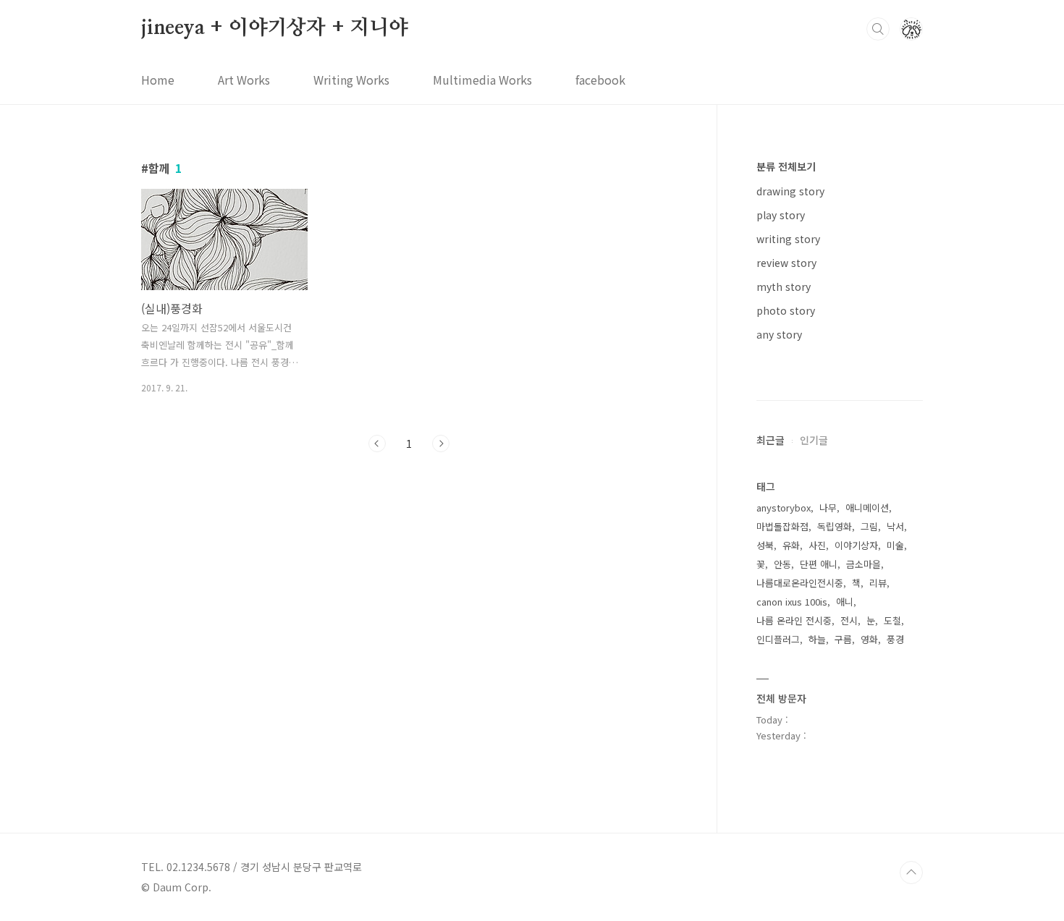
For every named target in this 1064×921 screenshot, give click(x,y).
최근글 (770, 440)
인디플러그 (778, 639)
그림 (869, 526)
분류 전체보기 (786, 166)
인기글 (814, 440)
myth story (783, 286)
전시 (849, 620)
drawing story (790, 191)
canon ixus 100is (791, 601)
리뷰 (878, 583)
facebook (600, 79)
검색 (878, 29)
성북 (765, 545)
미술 (895, 545)
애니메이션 (867, 507)
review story (786, 262)
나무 (828, 507)
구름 (843, 639)
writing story (788, 239)
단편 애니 (818, 564)
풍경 (895, 639)
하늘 (817, 639)
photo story (785, 310)
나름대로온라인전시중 (799, 583)
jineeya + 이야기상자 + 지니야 (274, 28)
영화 (869, 639)
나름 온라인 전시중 (794, 620)
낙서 (895, 526)
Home (157, 79)
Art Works (244, 79)
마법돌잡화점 (782, 526)
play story (780, 215)
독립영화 (834, 526)
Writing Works (351, 79)
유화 (791, 545)
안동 (782, 564)
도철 (892, 620)
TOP (911, 872)
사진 (817, 545)
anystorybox (783, 507)
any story (779, 334)
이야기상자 (856, 545)
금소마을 (863, 564)
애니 (844, 601)
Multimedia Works (482, 79)
